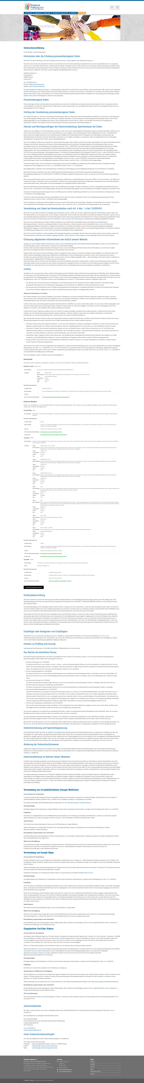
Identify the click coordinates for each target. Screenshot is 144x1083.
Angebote (38, 13)
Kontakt (74, 13)
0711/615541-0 (30, 1028)
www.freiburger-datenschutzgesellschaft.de (45, 1048)
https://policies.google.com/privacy (34, 953)
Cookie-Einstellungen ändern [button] (33, 587)
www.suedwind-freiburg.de (37, 86)
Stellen (82, 13)
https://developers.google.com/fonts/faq (71, 827)
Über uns (47, 13)
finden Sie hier (88, 872)
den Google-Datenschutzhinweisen (79, 867)
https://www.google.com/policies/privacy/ (79, 802)
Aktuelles (28, 13)
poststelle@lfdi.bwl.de (34, 1030)
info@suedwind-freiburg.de (36, 84)
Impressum (39, 1080)
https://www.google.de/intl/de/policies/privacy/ (105, 981)
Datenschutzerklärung (48, 1080)
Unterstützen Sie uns (60, 13)
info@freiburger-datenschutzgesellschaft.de (45, 1046)
